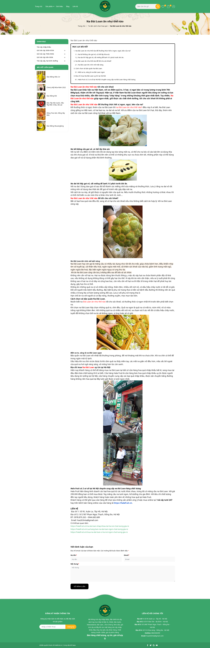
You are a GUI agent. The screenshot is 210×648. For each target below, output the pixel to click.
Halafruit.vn (58, 645)
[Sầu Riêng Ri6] (41, 95)
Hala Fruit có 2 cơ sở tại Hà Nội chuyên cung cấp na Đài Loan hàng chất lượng (106, 79)
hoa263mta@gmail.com (155, 636)
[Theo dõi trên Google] (154, 645)
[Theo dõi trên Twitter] (151, 645)
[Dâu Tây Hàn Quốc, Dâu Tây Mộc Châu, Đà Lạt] (41, 104)
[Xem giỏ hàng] (168, 6)
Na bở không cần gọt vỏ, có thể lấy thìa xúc (94, 54)
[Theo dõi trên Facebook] (147, 645)
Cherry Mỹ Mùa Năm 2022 (56, 87)
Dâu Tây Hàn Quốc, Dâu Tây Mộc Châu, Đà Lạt (55, 104)
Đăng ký (70, 627)
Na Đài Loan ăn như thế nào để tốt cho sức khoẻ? (93, 61)
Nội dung (75, 564)
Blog (67, 6)
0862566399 (155, 633)
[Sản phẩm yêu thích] (163, 6)
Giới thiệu (59, 6)
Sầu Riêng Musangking (55, 126)
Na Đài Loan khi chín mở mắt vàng (90, 65)
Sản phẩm (49, 6)
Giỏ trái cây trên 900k (45, 57)
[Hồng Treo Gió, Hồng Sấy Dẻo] (41, 114)
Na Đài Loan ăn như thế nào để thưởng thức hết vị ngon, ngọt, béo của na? (103, 51)
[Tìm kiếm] (157, 6)
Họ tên (74, 555)
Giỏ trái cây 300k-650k (45, 50)
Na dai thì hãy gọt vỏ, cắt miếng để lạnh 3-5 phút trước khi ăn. (101, 57)
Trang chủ (38, 6)
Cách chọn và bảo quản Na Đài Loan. (88, 68)
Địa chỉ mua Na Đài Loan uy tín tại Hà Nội (90, 76)
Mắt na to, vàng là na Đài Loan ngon (91, 72)
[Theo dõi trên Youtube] (157, 645)
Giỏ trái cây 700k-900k (45, 54)
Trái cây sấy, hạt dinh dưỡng (47, 61)
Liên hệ (75, 6)
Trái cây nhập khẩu (44, 47)
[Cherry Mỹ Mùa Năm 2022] (41, 87)
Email (126, 555)
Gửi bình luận (79, 586)
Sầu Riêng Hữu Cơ (53, 77)
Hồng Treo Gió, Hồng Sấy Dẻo (56, 114)
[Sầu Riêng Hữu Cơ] (41, 77)
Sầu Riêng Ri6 (52, 96)
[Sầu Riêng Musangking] (41, 126)
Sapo (74, 645)
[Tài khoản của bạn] (173, 6)
